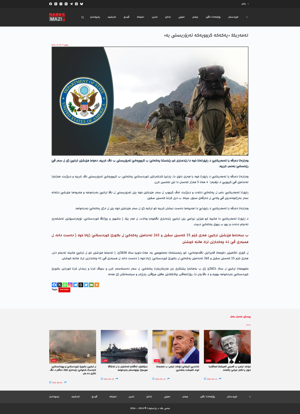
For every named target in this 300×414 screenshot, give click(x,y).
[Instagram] (61, 3)
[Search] (82, 17)
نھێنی (181, 17)
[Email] (91, 285)
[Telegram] (71, 3)
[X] (59, 285)
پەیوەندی (95, 17)
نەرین (155, 17)
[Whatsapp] (64, 285)
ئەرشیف (112, 17)
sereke (64, 290)
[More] (96, 285)
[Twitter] (86, 285)
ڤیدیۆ (126, 17)
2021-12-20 (56, 45)
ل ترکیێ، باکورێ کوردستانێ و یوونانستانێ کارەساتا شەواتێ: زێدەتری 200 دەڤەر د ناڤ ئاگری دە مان (73, 370)
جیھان (195, 17)
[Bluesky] (81, 3)
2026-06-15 (160, 379)
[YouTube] (66, 3)
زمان (243, 4)
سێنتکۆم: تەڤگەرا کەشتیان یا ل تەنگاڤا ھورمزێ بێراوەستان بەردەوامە (128, 368)
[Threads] (76, 3)
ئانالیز (168, 17)
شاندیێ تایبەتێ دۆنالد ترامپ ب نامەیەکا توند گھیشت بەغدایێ (177, 368)
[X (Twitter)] (55, 3)
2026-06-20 (108, 379)
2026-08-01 (57, 383)
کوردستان (233, 17)
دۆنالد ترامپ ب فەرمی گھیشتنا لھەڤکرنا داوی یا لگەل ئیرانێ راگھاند (230, 368)
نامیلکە (140, 17)
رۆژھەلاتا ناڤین (213, 17)
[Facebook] (50, 3)
